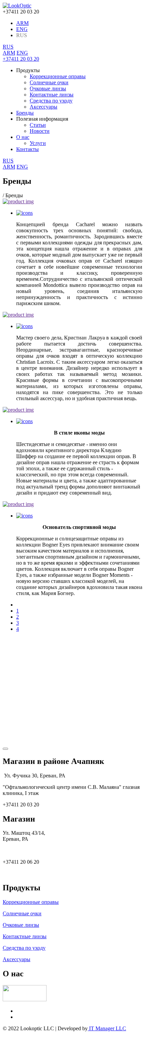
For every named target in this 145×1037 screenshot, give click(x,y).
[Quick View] (24, 213)
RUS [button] (8, 47)
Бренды (25, 113)
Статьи (38, 125)
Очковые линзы (48, 88)
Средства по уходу (51, 100)
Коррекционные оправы (58, 76)
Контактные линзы (52, 94)
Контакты (27, 149)
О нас (22, 137)
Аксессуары (43, 107)
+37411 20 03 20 (21, 59)
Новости (40, 131)
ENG (22, 29)
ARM (22, 23)
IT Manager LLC (107, 1028)
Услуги (38, 143)
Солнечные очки (49, 82)
